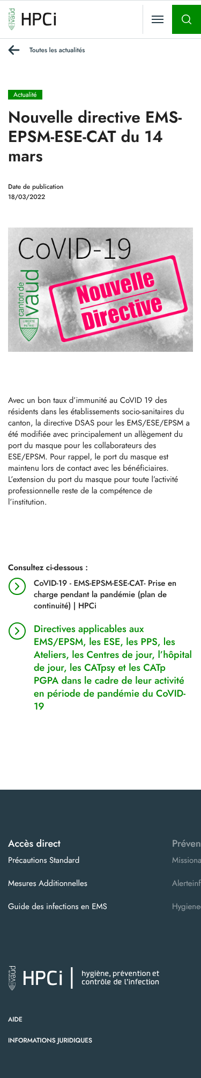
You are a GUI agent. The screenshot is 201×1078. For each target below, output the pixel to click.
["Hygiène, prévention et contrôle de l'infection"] (32, 19)
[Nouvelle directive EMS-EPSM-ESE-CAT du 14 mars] (100, 289)
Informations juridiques (50, 1040)
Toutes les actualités (57, 50)
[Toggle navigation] (157, 19)
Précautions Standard (43, 860)
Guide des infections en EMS (57, 906)
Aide (15, 1019)
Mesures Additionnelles (47, 883)
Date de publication (35, 187)
